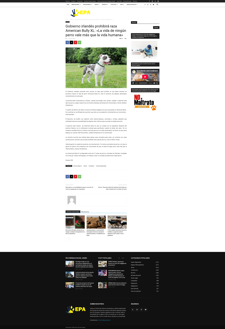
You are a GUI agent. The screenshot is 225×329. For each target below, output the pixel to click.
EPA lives (135, 1)
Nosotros (68, 1)
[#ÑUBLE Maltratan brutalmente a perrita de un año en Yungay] (102, 285)
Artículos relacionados (73, 212)
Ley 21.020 (119, 1)
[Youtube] (158, 1)
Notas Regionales (87, 4)
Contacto (73, 1)
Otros (121, 4)
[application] (145, 77)
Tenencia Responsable (101, 166)
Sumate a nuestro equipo (90, 1)
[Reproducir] (133, 83)
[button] (157, 5)
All (119, 258)
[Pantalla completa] (157, 83)
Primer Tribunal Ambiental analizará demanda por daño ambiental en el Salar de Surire (112, 188)
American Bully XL (77, 166)
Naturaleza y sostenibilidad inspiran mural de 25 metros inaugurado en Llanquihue (79, 188)
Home (68, 4)
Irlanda (85, 166)
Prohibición (91, 166)
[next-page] (69, 239)
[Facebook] (149, 1)
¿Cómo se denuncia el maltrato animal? (106, 1)
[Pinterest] (75, 42)
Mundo (96, 4)
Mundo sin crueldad (131, 4)
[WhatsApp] (79, 42)
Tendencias (104, 4)
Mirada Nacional (75, 4)
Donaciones (80, 1)
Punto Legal (113, 4)
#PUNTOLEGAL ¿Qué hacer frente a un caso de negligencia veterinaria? (117, 263)
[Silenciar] (154, 83)
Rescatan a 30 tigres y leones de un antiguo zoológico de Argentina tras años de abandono (75, 231)
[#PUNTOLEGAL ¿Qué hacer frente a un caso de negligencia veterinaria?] (102, 264)
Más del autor (85, 212)
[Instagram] (152, 1)
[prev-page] (67, 239)
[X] (155, 1)
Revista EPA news (127, 1)
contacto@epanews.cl (104, 320)
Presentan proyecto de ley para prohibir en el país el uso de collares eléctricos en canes (84, 284)
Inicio (67, 19)
